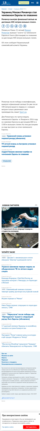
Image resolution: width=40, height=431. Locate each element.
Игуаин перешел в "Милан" (12, 298)
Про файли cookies (8, 427)
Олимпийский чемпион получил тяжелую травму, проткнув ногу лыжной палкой (20, 290)
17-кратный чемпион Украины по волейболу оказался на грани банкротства (19, 327)
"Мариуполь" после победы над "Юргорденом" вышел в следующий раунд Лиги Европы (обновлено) (18, 316)
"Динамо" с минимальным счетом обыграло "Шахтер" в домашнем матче (17, 258)
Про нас (4, 353)
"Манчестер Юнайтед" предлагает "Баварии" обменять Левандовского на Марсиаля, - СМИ (19, 345)
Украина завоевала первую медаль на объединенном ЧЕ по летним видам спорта (18, 269)
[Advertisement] (20, 182)
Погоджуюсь (31, 427)
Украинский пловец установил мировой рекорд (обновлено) (16, 137)
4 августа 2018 (18, 9)
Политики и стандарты (9, 362)
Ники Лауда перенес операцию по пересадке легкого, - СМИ (19, 306)
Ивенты (4, 358)
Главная (4, 9)
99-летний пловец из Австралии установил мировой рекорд (19, 145)
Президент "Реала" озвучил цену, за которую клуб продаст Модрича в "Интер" (19, 336)
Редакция (5, 360)
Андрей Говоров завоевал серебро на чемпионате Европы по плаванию (17, 152)
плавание (7, 161)
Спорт (10, 9)
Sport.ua (23, 112)
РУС (32, 3)
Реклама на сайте (7, 355)
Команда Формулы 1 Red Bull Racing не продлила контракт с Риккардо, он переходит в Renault (19, 280)
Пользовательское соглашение (12, 364)
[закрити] (39, 414)
